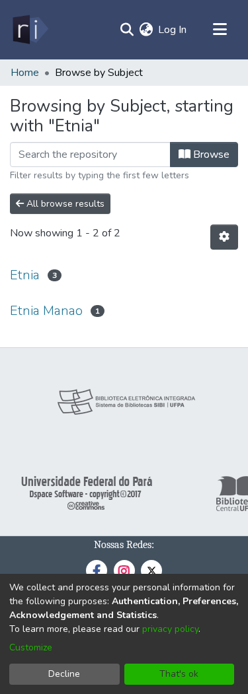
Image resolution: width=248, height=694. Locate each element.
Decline (64, 674)
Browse (209, 154)
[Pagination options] (224, 237)
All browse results (64, 203)
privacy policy (170, 629)
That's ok (178, 674)
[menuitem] (146, 30)
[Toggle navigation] (219, 29)
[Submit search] (126, 30)
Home (25, 72)
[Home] (29, 29)
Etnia (25, 275)
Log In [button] (173, 29)
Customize (30, 647)
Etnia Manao (46, 311)
